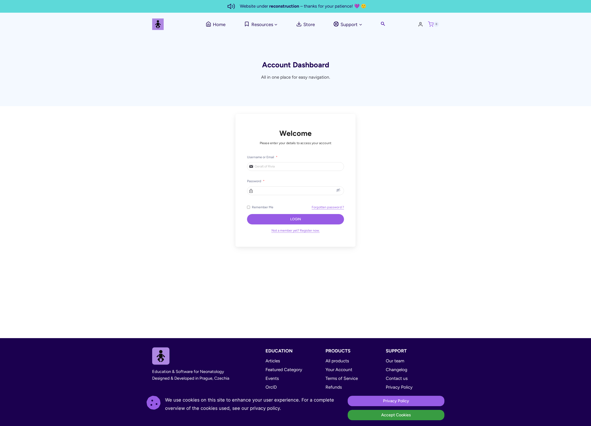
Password (256, 181)
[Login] (422, 24)
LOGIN (295, 219)
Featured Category (283, 369)
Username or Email (262, 157)
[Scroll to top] (574, 418)
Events (272, 378)
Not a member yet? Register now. (295, 230)
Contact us (397, 378)
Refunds (334, 387)
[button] (383, 24)
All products (337, 360)
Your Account (339, 369)
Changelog (396, 369)
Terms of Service (342, 378)
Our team (395, 360)
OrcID (271, 387)
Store (309, 24)
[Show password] (338, 190)
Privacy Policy (399, 387)
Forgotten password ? (328, 207)
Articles (272, 360)
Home (219, 24)
